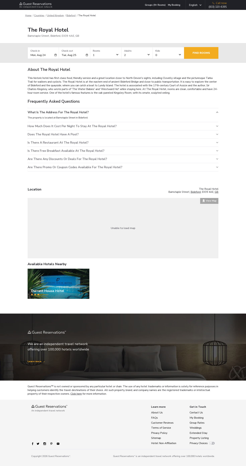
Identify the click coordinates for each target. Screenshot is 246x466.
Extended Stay (198, 433)
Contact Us (196, 412)
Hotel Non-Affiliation (163, 443)
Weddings (196, 428)
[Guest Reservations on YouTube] (58, 443)
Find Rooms (201, 53)
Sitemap (156, 438)
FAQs (154, 418)
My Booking (174, 5)
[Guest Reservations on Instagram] (44, 443)
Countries (39, 15)
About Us (157, 412)
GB (216, 192)
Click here (76, 394)
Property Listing (199, 438)
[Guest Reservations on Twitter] (38, 443)
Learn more (36, 361)
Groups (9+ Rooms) (155, 5)
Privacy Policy (159, 433)
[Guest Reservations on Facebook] (32, 443)
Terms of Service (161, 428)
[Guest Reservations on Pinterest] (51, 443)
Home (28, 15)
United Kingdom (55, 15)
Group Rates (197, 423)
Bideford (70, 15)
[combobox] (42, 55)
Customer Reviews (162, 423)
